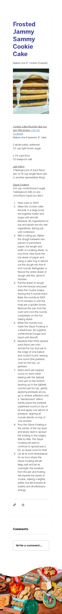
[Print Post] (23, 505)
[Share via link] (14, 505)
